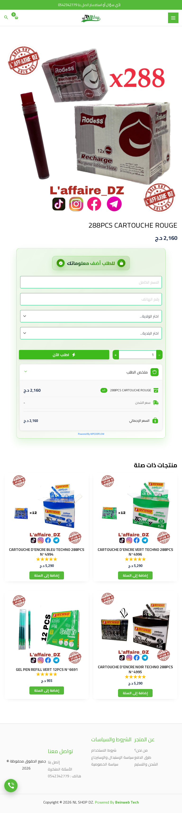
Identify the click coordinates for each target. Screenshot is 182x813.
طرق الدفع (142, 757)
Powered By (117, 802)
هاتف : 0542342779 (64, 775)
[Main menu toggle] (173, 18)
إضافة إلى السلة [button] (135, 575)
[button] (6, 18)
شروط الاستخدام (103, 750)
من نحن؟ (141, 750)
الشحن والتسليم (146, 764)
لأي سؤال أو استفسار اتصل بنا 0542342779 (89, 4)
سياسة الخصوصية (104, 764)
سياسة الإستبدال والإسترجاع (112, 757)
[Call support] (11, 785)
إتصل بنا (54, 762)
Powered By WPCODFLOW (91, 434)
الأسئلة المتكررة (60, 769)
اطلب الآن (60, 354)
